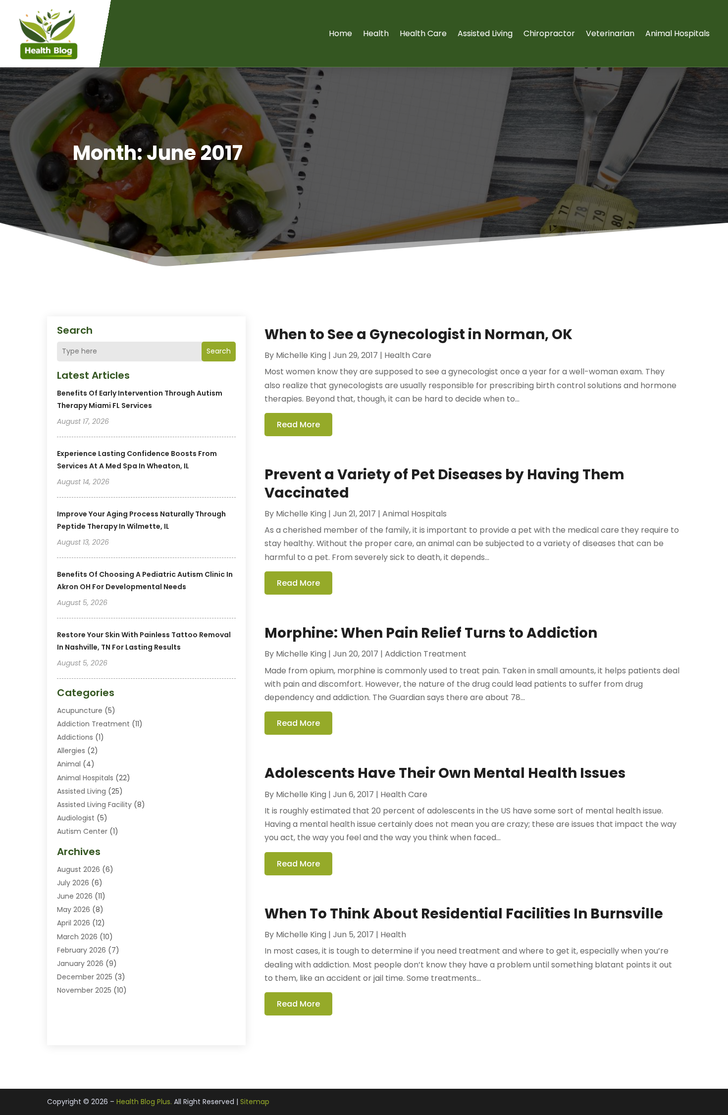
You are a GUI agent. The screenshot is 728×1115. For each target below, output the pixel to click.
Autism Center (82, 831)
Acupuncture (80, 710)
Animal (69, 764)
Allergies (71, 751)
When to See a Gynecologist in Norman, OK (418, 334)
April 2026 (73, 923)
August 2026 (78, 869)
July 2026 (73, 883)
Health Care (423, 33)
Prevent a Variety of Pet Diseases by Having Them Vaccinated (444, 483)
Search (219, 351)
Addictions (75, 737)
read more (298, 424)
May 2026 (73, 909)
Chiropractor (549, 33)
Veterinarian (610, 33)
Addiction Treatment (93, 724)
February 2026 (81, 950)
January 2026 (80, 963)
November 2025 (84, 990)
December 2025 (84, 977)
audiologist (76, 818)
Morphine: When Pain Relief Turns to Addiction (430, 633)
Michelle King (301, 355)
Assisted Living (485, 33)
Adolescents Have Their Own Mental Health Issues (444, 773)
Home (340, 33)
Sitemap (254, 1102)
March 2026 (77, 937)
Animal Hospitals (677, 33)
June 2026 (75, 896)
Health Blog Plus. (144, 1102)
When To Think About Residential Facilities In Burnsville (463, 913)
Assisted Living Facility (94, 805)
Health (376, 33)
